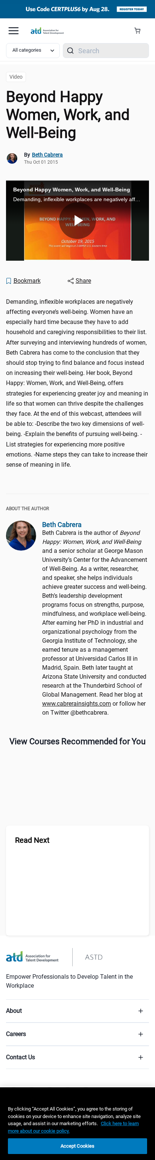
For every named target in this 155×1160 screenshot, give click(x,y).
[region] (77, 1123)
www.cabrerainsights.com (76, 703)
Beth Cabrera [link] (47, 155)
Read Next (32, 840)
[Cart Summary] (140, 30)
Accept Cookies (78, 1146)
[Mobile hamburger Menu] (13, 31)
